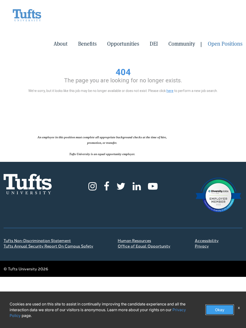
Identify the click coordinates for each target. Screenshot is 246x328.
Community (181, 43)
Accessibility (207, 240)
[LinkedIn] (137, 185)
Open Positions (225, 43)
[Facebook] (106, 185)
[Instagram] (92, 185)
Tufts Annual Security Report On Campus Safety (48, 246)
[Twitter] (121, 185)
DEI (154, 43)
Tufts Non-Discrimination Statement (37, 240)
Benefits (87, 43)
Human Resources (134, 240)
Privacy (202, 246)
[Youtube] (153, 185)
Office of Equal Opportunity (144, 246)
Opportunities (123, 43)
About (61, 43)
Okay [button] (219, 309)
